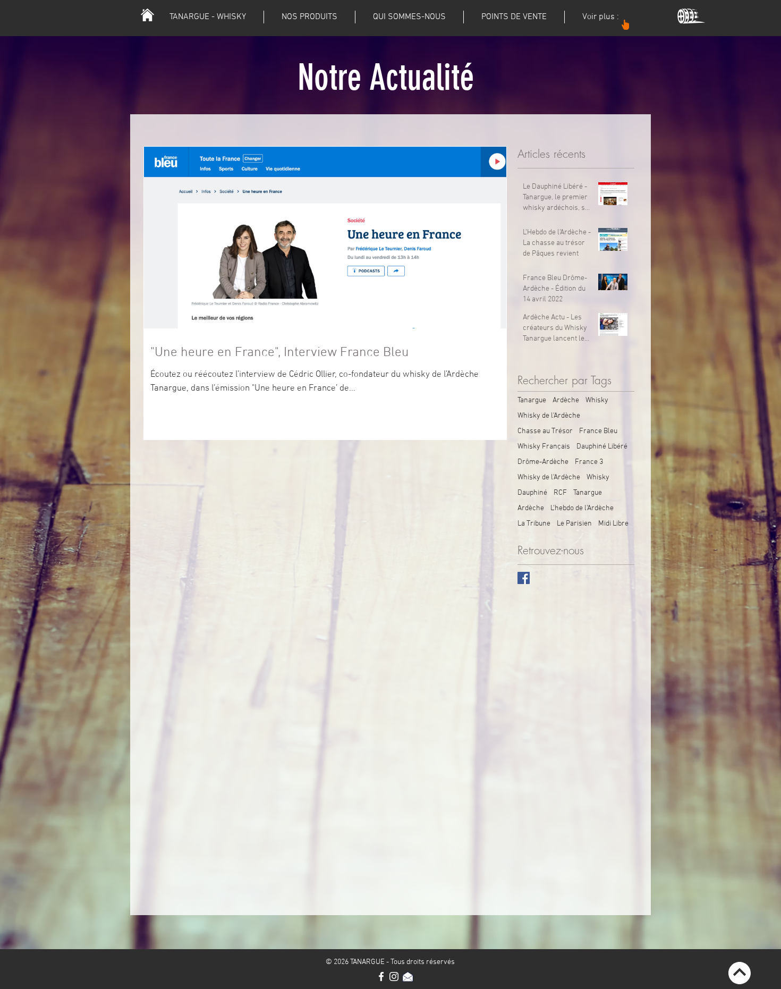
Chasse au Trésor (545, 431)
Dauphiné (532, 492)
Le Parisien (574, 523)
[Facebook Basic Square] (523, 578)
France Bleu (598, 431)
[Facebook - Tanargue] (381, 976)
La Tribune (533, 523)
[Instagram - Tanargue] (394, 976)
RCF (560, 492)
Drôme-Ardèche (542, 462)
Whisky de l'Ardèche (548, 415)
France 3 (589, 462)
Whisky (596, 400)
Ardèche (566, 400)
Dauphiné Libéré (601, 446)
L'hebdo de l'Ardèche (582, 508)
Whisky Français (543, 446)
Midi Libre (613, 523)
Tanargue (531, 400)
